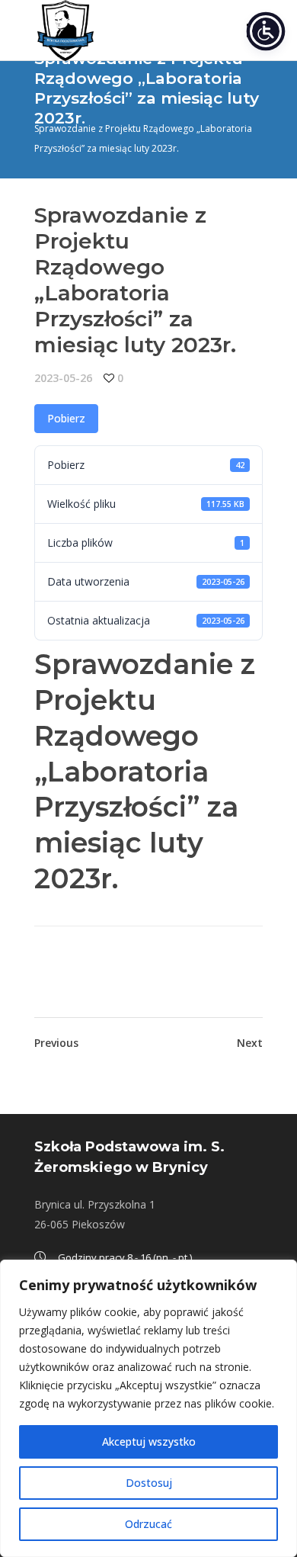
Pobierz (66, 418)
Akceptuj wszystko (149, 1441)
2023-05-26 (63, 378)
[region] (148, 1408)
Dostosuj (149, 1482)
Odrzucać (148, 1524)
